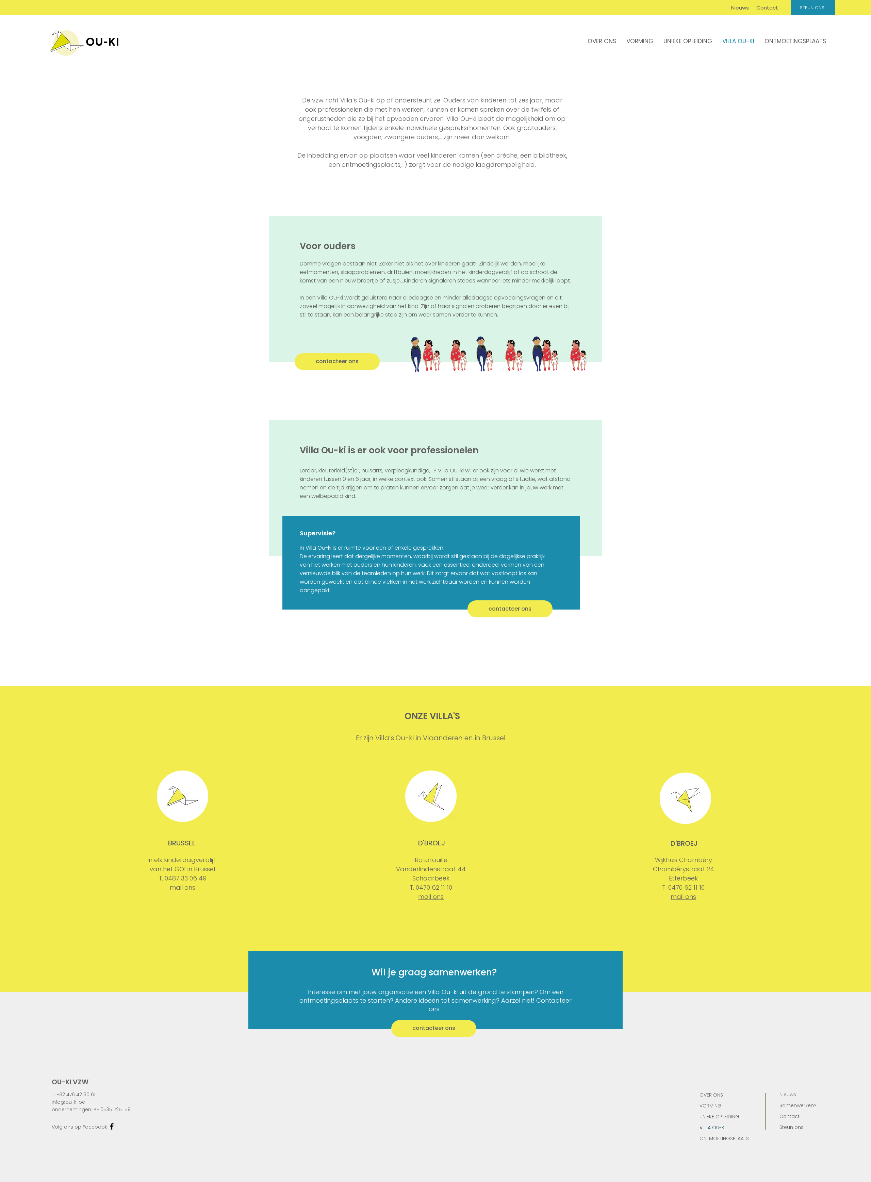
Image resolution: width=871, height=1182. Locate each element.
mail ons (182, 887)
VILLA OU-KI (712, 1127)
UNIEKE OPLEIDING (719, 1116)
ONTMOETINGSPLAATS (724, 1138)
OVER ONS (711, 1094)
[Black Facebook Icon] (112, 1126)
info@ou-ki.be (68, 1102)
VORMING (711, 1105)
